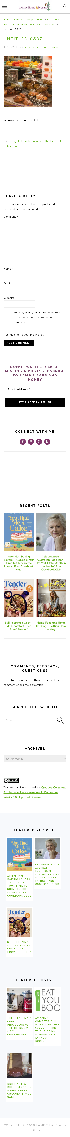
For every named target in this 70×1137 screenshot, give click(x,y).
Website (9, 297)
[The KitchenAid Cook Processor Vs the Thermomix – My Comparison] (19, 1000)
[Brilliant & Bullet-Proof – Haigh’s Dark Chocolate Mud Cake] (19, 1065)
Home (7, 19)
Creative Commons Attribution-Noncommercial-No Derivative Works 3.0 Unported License (35, 792)
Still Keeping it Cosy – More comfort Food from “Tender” (19, 626)
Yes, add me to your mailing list (24, 334)
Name (8, 268)
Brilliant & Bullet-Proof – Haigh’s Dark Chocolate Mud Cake (19, 1090)
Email (8, 283)
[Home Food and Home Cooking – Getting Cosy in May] (51, 598)
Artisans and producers (29, 19)
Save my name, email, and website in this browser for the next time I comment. (37, 317)
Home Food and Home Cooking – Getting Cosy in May (51, 626)
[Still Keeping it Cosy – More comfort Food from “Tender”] (19, 598)
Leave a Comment (47, 47)
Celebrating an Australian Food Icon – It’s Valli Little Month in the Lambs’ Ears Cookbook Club (51, 563)
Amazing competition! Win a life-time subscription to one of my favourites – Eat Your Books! (47, 1029)
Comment (11, 216)
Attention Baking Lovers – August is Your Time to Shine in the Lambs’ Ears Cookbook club (19, 563)
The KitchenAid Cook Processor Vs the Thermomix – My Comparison (19, 1026)
